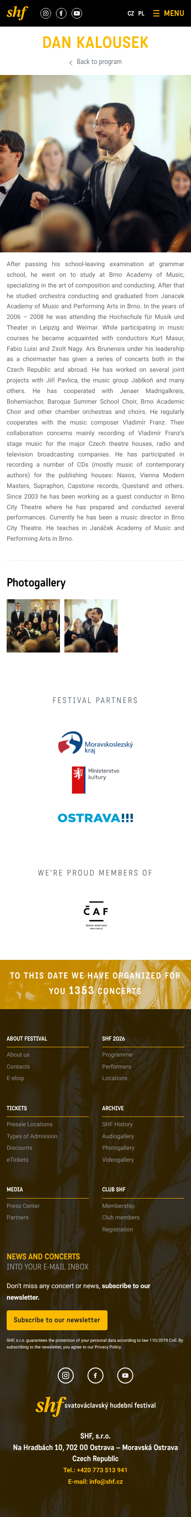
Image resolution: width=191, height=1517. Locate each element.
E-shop (15, 1078)
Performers (116, 1067)
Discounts (19, 1148)
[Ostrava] (95, 817)
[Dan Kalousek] (33, 625)
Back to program (99, 62)
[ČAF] (96, 915)
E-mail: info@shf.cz (95, 1482)
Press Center (23, 1206)
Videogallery (118, 1160)
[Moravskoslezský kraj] (95, 742)
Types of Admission (32, 1136)
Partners (17, 1217)
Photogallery (118, 1148)
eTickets (17, 1160)
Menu (174, 13)
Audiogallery (118, 1136)
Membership (118, 1206)
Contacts (18, 1067)
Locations (114, 1078)
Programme (117, 1055)
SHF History (117, 1124)
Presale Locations (29, 1124)
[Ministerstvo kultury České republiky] (95, 780)
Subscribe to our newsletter (57, 1320)
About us (18, 1055)
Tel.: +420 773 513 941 (95, 1470)
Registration (117, 1229)
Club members (120, 1217)
